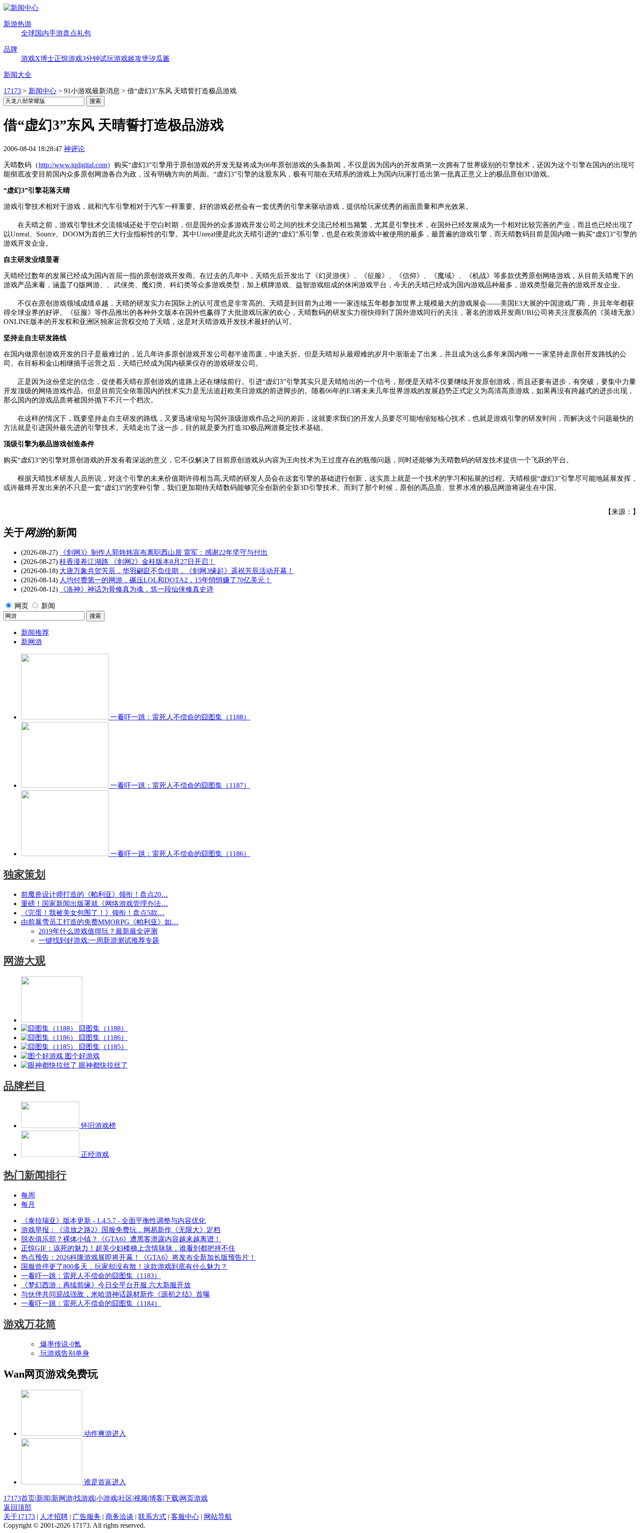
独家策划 (24, 874)
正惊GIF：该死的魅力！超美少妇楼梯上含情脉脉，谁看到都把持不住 (128, 1248)
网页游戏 (194, 1498)
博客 (156, 1498)
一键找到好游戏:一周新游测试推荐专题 (98, 940)
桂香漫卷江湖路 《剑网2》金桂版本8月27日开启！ (137, 561)
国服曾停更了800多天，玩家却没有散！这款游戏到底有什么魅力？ (124, 1266)
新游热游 (17, 24)
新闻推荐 (35, 632)
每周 (28, 1195)
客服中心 (185, 1516)
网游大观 (24, 960)
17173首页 (19, 1498)
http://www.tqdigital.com (72, 165)
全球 (28, 33)
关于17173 (19, 1516)
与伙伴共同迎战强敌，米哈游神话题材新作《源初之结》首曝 (115, 1294)
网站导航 (218, 1516)
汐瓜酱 (159, 58)
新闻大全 (17, 74)
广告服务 (87, 1516)
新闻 (48, 606)
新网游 (31, 641)
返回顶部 (17, 1507)
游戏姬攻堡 (131, 58)
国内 (42, 33)
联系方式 (152, 1516)
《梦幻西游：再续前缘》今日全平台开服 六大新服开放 (106, 1285)
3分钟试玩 (98, 58)
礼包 (84, 33)
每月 (28, 1204)
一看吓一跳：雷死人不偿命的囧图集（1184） (91, 1303)
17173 (12, 91)
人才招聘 (54, 1516)
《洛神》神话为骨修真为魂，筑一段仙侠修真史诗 (136, 589)
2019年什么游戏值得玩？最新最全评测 (97, 931)
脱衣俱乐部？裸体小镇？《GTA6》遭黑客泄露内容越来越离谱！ (121, 1239)
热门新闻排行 (34, 1175)
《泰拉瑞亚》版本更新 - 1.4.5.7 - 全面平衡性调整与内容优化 (113, 1220)
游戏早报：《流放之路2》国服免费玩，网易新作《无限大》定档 (120, 1229)
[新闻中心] (20, 7)
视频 (141, 1498)
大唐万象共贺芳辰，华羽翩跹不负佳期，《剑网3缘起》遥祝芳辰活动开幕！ (176, 570)
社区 (126, 1498)
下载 (171, 1498)
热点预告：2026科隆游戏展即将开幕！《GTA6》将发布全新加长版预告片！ (138, 1257)
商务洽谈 (119, 1516)
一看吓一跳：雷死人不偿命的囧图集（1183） (91, 1275)
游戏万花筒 (29, 1324)
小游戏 (106, 1498)
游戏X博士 (37, 58)
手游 (56, 33)
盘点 (70, 33)
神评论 (74, 148)
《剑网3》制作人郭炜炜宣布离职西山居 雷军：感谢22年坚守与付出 (163, 552)
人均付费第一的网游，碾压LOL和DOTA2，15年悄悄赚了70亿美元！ (165, 580)
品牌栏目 (24, 1086)
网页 (21, 606)
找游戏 (84, 1498)
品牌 (10, 49)
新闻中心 (42, 91)
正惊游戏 (68, 58)
